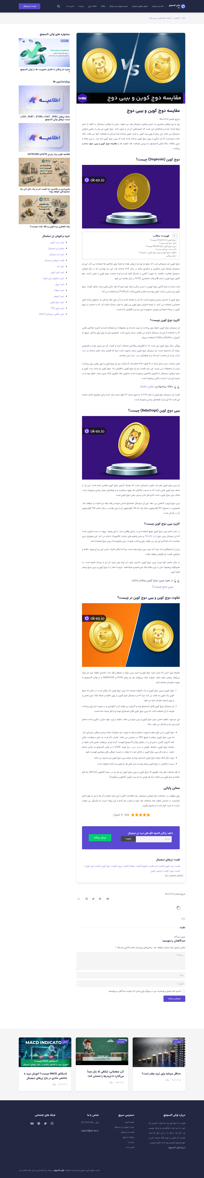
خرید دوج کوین (133, 355)
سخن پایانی (171, 256)
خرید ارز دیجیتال (56, 254)
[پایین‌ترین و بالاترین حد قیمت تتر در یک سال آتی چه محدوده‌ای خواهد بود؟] (44, 172)
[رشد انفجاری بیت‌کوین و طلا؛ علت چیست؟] (44, 209)
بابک (183, 918)
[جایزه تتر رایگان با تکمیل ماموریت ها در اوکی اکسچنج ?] (44, 52)
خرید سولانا (59, 290)
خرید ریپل (59, 284)
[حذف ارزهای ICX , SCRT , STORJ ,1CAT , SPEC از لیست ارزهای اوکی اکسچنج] (44, 100)
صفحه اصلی (129, 1122)
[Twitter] (45, 1123)
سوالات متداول (128, 1137)
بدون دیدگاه (179, 937)
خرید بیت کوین (57, 242)
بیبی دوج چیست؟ (162, 586)
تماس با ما (130, 1147)
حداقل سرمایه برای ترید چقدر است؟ (161, 1074)
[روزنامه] (32, 1123)
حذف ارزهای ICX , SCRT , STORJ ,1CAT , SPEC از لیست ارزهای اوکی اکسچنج (45, 118)
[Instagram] (52, 1123)
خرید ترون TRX (57, 308)
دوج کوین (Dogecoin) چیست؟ (163, 240)
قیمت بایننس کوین (159, 871)
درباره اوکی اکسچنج (177, 1147)
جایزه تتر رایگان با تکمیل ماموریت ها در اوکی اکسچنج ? (45, 71)
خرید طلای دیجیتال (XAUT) (51, 314)
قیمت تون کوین (92, 866)
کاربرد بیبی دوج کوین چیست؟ (165, 249)
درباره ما (131, 1142)
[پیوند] (177, 6)
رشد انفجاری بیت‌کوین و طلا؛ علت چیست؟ (50, 226)
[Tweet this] (93, 899)
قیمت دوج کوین (108, 866)
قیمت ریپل (123, 866)
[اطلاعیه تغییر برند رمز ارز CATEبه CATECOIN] (44, 137)
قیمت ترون (175, 871)
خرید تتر (60, 266)
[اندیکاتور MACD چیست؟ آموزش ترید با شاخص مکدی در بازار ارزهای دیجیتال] (45, 1052)
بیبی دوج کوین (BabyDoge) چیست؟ (161, 246)
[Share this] (99, 899)
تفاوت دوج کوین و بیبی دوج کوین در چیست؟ (157, 252)
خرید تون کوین (57, 272)
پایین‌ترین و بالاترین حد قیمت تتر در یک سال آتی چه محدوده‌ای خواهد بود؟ (45, 190)
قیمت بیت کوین (172, 866)
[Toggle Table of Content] (174, 235)
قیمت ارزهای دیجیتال (54, 260)
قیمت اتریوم (147, 866)
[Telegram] (38, 1123)
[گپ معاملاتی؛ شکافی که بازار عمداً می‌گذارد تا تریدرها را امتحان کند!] (102, 1051)
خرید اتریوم (59, 296)
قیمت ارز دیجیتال (127, 1132)
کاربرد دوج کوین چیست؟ (167, 243)
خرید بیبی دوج (134, 747)
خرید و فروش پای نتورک (53, 278)
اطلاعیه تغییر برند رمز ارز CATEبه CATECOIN (48, 154)
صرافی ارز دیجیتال (56, 248)
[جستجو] (58, 6)
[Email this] (106, 899)
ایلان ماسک (146, 386)
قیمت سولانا (135, 866)
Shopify (148, 536)
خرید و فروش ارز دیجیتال (124, 1127)
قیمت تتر (159, 866)
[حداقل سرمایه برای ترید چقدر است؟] (159, 1052)
